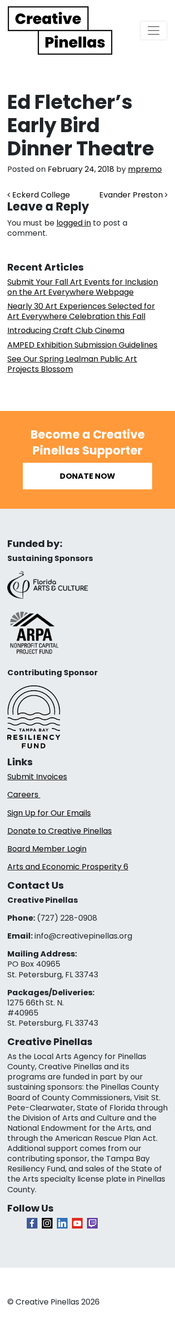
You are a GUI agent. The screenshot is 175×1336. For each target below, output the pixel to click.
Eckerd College (40, 194)
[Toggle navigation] (153, 30)
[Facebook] (32, 1223)
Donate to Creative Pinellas (59, 830)
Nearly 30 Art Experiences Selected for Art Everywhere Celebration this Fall (81, 311)
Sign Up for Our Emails (49, 813)
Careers (23, 794)
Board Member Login (47, 848)
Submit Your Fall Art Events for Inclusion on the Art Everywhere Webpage (82, 287)
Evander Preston (132, 194)
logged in (73, 222)
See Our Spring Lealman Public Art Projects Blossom (72, 364)
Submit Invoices (37, 776)
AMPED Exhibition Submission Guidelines (82, 344)
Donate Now (87, 476)
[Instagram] (47, 1223)
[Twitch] (92, 1223)
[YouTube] (77, 1223)
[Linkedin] (62, 1223)
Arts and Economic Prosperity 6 (67, 866)
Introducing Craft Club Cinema (65, 330)
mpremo (145, 169)
